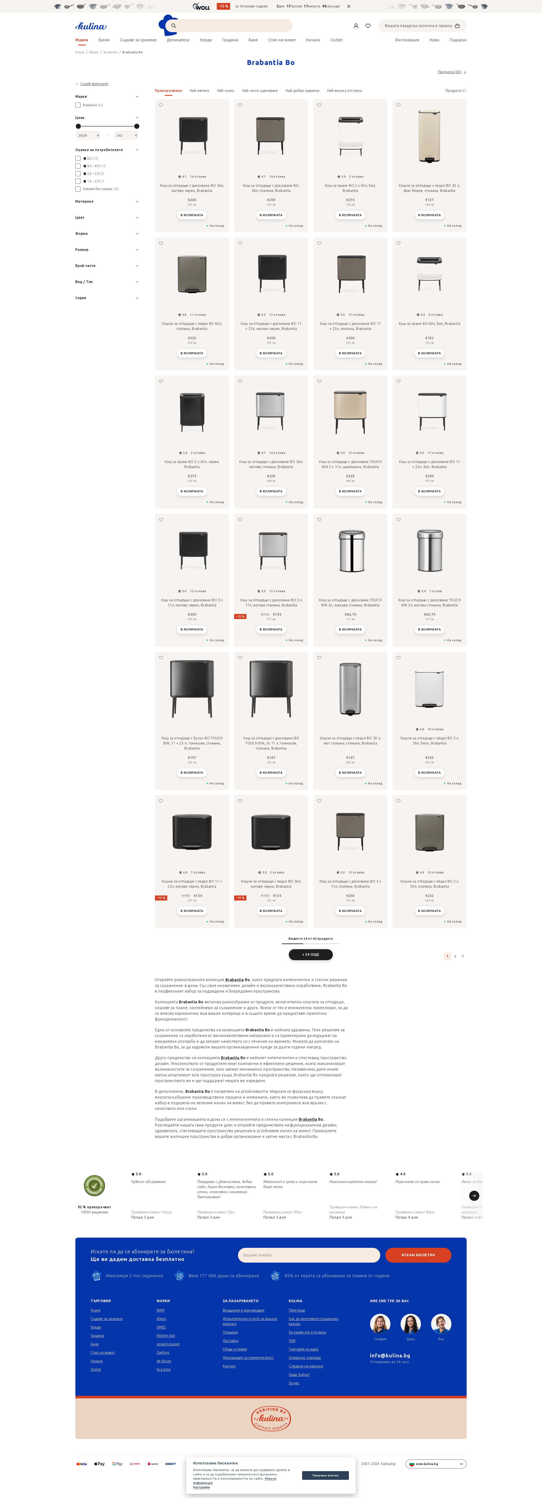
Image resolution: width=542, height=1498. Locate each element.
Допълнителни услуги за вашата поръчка (250, 1321)
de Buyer (164, 1361)
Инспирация (407, 40)
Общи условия (235, 1349)
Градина (97, 1336)
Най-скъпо (225, 91)
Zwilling (163, 1353)
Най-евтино (199, 91)
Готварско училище (305, 1358)
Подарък (458, 40)
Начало (97, 1361)
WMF (161, 1310)
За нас (294, 1383)
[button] (311, 92)
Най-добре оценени (302, 91)
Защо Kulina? (299, 1375)
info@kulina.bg (390, 1355)
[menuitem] (81, 41)
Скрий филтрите (94, 84)
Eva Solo (164, 1370)
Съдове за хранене (107, 1319)
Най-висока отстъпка (344, 91)
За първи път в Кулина (307, 1332)
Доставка (230, 1341)
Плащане (230, 1332)
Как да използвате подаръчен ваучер (314, 1321)
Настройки (201, 1487)
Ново (435, 40)
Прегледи (297, 1310)
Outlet (96, 1370)
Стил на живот (103, 1353)
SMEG (161, 1327)
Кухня (95, 1310)
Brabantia (234, 980)
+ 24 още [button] (310, 955)
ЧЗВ (292, 1341)
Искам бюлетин (418, 1255)
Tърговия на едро (304, 1349)
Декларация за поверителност (248, 1358)
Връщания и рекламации (243, 1310)
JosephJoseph (168, 1344)
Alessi (161, 1319)
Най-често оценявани (260, 91)
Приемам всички (325, 1475)
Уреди (96, 1327)
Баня (95, 1344)
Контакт (229, 1366)
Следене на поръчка (306, 1366)
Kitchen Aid (166, 1336)
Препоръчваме (168, 91)
